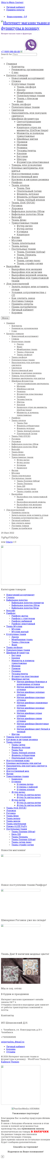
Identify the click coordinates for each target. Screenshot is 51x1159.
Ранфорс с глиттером (23, 618)
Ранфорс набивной (22, 621)
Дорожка (11, 810)
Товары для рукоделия (18, 736)
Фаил (14, 644)
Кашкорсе (17, 778)
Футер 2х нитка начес (29, 794)
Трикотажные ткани (17, 776)
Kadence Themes (10, 1061)
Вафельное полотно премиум (28, 602)
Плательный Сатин (22, 757)
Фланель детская (21, 747)
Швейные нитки (20, 679)
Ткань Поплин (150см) (23, 831)
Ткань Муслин (14, 626)
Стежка (10, 597)
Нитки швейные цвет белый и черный (33, 730)
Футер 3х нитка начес (29, 797)
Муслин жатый (20, 631)
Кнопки (16, 657)
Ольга (9, 541)
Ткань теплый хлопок (23, 752)
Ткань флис (12, 815)
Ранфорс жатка (20, 615)
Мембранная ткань (22, 639)
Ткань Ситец (18, 744)
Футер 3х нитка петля (29, 805)
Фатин (9, 773)
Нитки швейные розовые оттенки (30, 709)
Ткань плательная (16, 823)
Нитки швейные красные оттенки (31, 698)
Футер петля (18, 800)
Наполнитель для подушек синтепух (26, 765)
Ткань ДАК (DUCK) (16, 807)
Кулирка (16, 781)
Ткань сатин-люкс (22, 842)
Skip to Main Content (12, 2)
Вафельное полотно (17, 600)
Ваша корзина (17, 16)
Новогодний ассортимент (20, 594)
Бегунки (16, 655)
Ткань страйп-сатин (23, 844)
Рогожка (11, 813)
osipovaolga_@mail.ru (12, 1041)
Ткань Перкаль (20, 836)
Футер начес (18, 792)
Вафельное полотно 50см (25, 607)
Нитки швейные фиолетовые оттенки (33, 725)
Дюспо (15, 636)
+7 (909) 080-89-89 (10, 51)
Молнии (16, 665)
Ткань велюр (13, 818)
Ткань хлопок (13, 742)
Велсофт (10, 610)
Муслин (16, 629)
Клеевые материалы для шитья (23, 763)
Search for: (6, 54)
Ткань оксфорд (14, 647)
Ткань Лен (17, 750)
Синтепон (11, 768)
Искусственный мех (17, 771)
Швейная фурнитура (17, 652)
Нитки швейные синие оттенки (29, 719)
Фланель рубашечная (23, 755)
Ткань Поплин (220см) (23, 839)
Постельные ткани (16, 828)
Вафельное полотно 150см (26, 605)
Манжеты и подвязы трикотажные (23, 661)
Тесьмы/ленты (20, 673)
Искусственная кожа (17, 760)
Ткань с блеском (20, 642)
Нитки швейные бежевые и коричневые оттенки (32, 683)
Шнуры (16, 734)
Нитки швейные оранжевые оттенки (32, 704)
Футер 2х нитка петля (29, 802)
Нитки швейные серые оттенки (29, 714)
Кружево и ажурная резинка (22, 739)
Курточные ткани (16, 634)
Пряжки (16, 668)
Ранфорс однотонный (23, 623)
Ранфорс (11, 613)
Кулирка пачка (25, 784)
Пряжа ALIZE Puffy (16, 826)
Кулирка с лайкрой (27, 786)
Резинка (16, 671)
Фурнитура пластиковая (25, 676)
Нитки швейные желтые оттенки (30, 688)
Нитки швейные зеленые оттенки (31, 693)
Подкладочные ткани (18, 650)
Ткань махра (13, 821)
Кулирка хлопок (26, 789)
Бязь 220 (16, 834)
